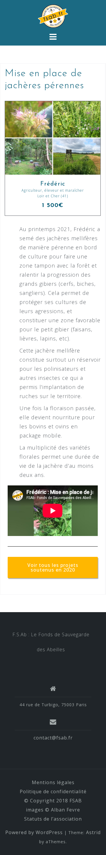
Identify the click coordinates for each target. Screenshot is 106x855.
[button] (53, 567)
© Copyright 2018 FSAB (53, 800)
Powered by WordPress (34, 832)
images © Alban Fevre (53, 809)
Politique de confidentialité (53, 791)
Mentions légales (53, 782)
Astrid (93, 832)
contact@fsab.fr (53, 737)
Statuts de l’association (53, 819)
